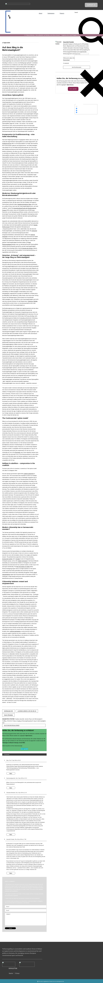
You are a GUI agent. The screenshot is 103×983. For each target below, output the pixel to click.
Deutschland (66, 60)
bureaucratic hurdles (7, 559)
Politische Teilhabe (32, 301)
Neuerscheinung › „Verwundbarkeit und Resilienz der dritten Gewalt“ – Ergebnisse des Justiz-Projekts (51, 35)
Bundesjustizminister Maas (24, 204)
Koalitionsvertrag (6, 143)
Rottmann (17, 452)
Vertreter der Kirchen (27, 248)
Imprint (11, 973)
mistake (18, 559)
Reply (11, 773)
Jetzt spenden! (24, 749)
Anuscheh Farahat (68, 42)
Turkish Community (22, 561)
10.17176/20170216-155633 (11, 725)
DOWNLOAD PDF (8, 711)
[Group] (17, 3)
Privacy (17, 973)
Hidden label (81, 106)
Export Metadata (8, 715)
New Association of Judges (23, 566)
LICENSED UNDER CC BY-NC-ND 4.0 (27, 711)
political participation (15, 631)
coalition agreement (29, 473)
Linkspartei (34, 230)
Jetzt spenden (73, 89)
